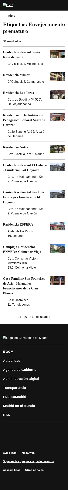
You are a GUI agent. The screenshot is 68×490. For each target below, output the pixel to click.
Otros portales (34, 469)
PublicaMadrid (14, 397)
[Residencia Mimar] (34, 78)
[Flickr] (31, 439)
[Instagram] (19, 428)
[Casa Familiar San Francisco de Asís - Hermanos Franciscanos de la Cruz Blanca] (34, 291)
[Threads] (53, 439)
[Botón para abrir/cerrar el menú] (62, 5)
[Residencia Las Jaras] (34, 98)
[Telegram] (42, 439)
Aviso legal (10, 452)
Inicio (11, 15)
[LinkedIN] (53, 428)
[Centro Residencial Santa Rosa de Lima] (34, 58)
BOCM (8, 352)
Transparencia (14, 388)
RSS (6, 415)
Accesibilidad (12, 469)
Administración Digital (21, 379)
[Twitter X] (31, 428)
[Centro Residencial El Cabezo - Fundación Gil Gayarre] (34, 173)
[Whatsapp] (8, 439)
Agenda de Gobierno (19, 370)
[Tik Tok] (19, 439)
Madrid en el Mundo (19, 406)
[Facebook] (8, 428)
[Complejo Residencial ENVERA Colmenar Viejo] (34, 257)
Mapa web (28, 452)
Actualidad (11, 361)
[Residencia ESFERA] (34, 230)
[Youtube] (42, 428)
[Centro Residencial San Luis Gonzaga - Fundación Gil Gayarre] (34, 203)
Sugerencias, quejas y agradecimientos (28, 461)
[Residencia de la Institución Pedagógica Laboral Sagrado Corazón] (34, 126)
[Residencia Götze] (34, 150)
